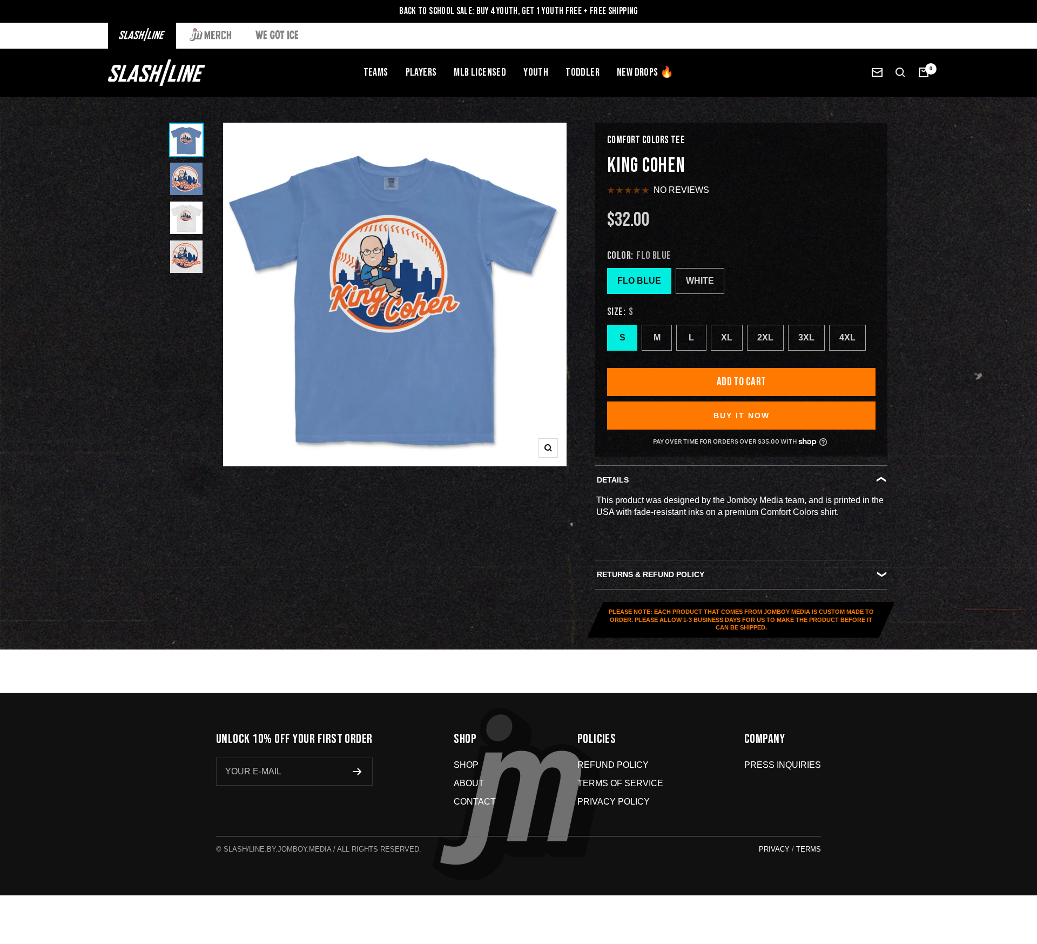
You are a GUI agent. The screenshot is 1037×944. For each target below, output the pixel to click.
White (700, 280)
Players (421, 72)
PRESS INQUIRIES (782, 764)
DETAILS (613, 480)
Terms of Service (620, 783)
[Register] (357, 771)
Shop (466, 764)
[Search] (900, 72)
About (469, 783)
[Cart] (923, 72)
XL (726, 337)
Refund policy (613, 764)
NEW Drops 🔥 (645, 72)
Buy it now (741, 415)
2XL (765, 337)
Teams (375, 72)
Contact (475, 801)
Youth (535, 72)
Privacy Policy (613, 801)
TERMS (808, 849)
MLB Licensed (480, 72)
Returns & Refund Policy (650, 574)
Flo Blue (639, 280)
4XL (847, 337)
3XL (806, 337)
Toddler (582, 72)
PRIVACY (774, 849)
